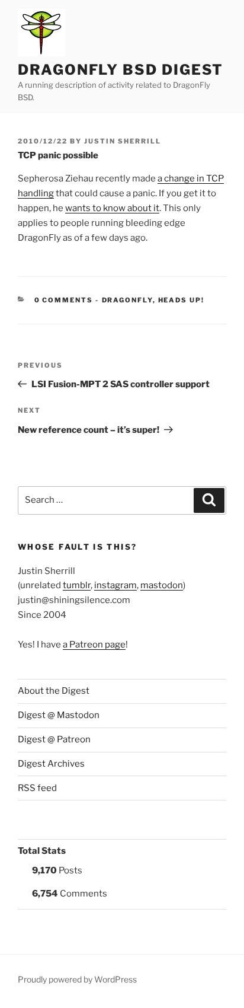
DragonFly (127, 300)
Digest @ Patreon (54, 739)
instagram (115, 585)
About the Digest (53, 690)
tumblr (77, 585)
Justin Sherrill (122, 141)
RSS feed (37, 788)
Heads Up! (181, 300)
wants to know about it (112, 208)
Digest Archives (51, 763)
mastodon (161, 585)
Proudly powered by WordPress (77, 979)
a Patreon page (94, 644)
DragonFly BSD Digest (120, 69)
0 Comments (64, 300)
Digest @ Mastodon (58, 715)
